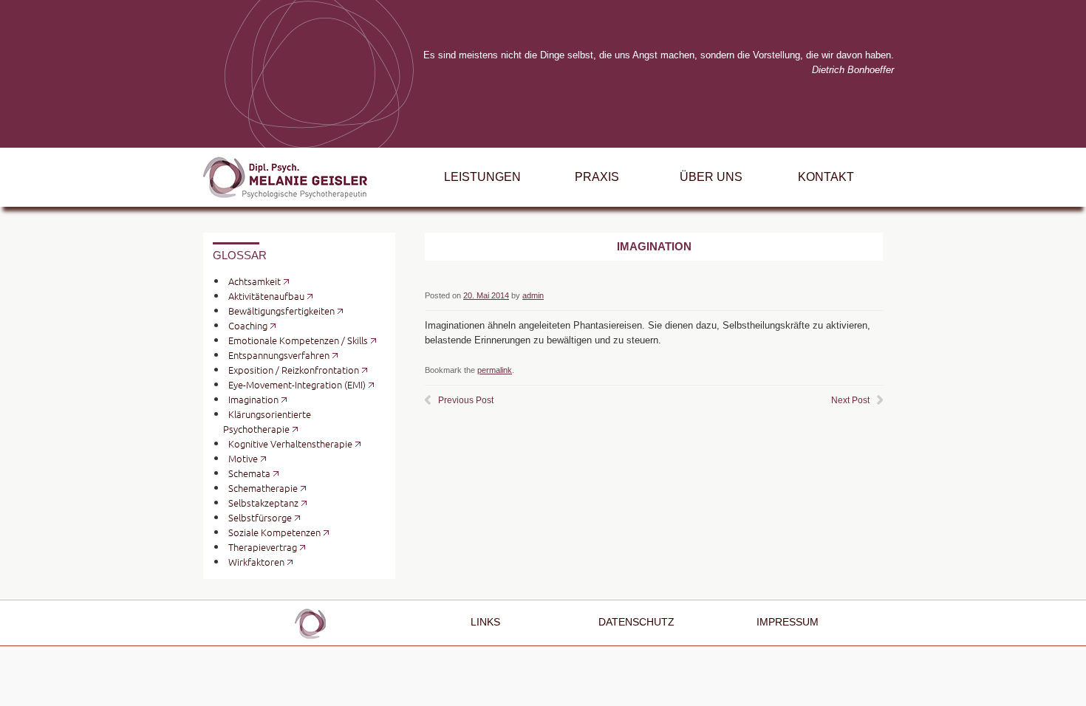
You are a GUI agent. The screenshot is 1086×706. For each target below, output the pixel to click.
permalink (494, 370)
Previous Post (466, 400)
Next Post (850, 400)
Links (485, 622)
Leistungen (482, 177)
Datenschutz (636, 622)
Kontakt (826, 177)
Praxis (597, 177)
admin (533, 295)
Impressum (788, 622)
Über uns (711, 177)
